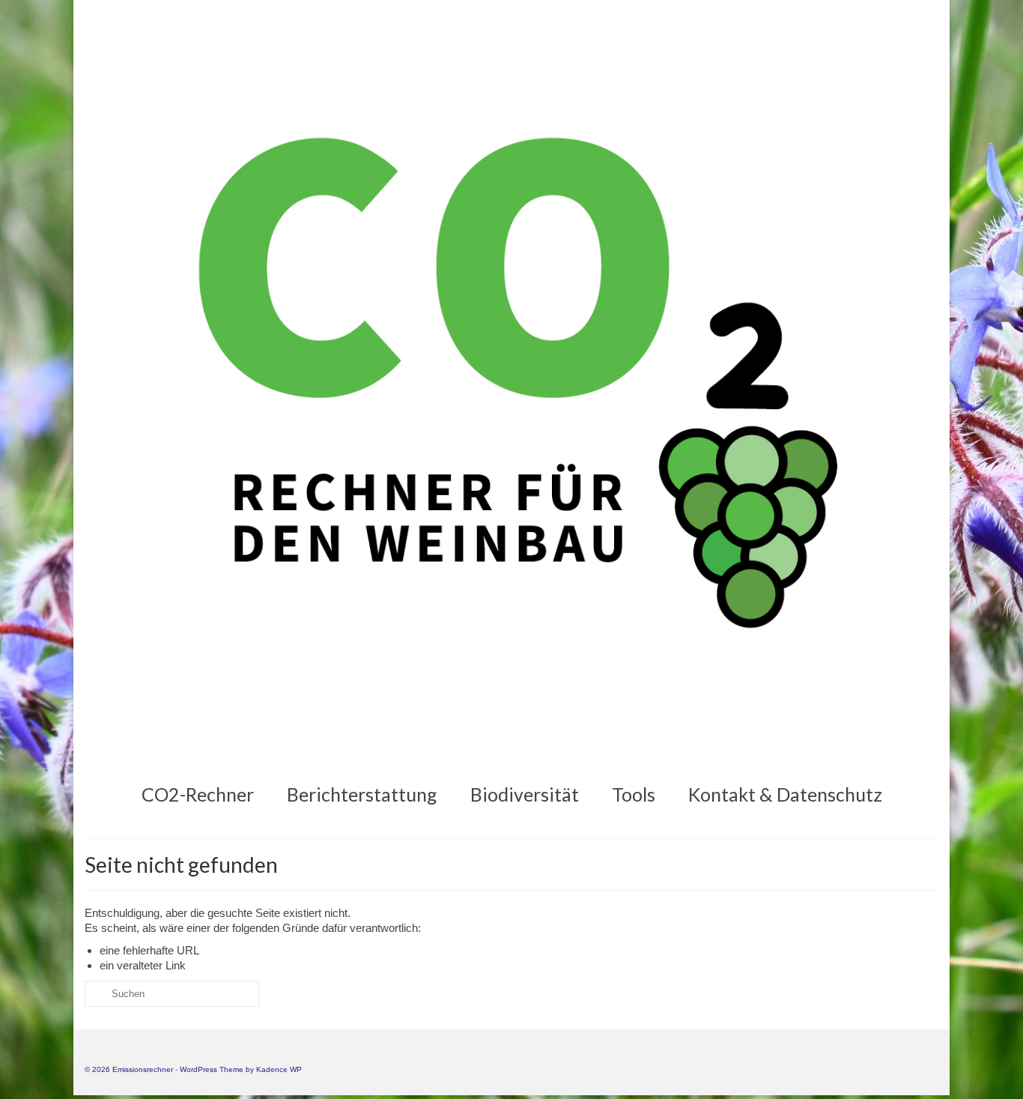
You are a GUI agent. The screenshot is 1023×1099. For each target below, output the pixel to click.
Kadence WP (279, 1069)
